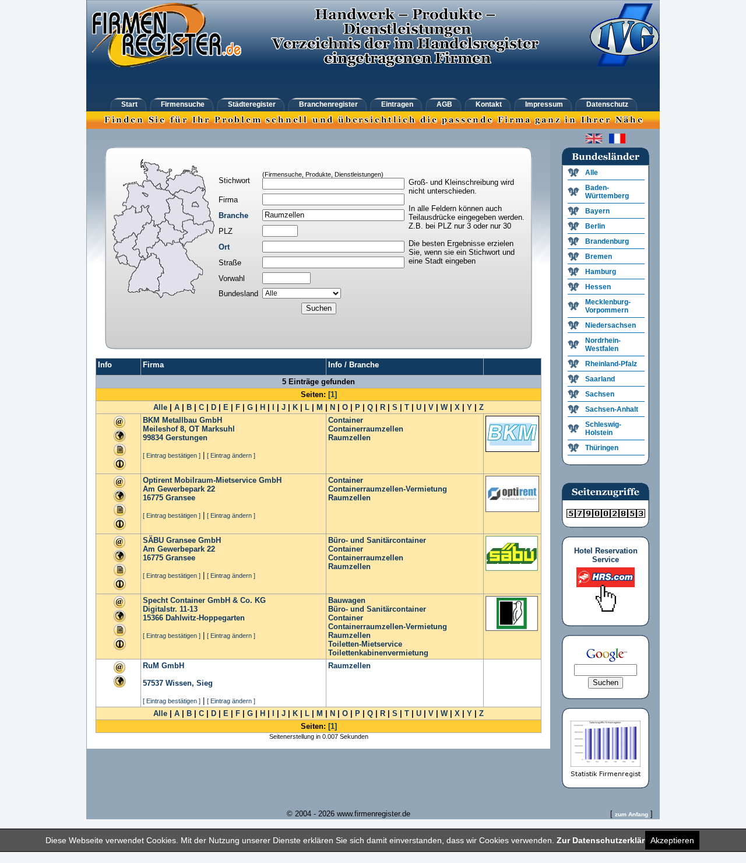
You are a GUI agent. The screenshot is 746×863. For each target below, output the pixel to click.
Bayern (597, 211)
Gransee (180, 497)
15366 (153, 617)
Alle (160, 407)
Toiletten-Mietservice (365, 644)
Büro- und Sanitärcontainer (377, 540)
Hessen (598, 287)
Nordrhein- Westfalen (603, 344)
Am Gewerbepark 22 (179, 489)
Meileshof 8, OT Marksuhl (189, 429)
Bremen (598, 256)
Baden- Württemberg (607, 192)
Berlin (595, 226)
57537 (153, 683)
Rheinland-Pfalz (611, 364)
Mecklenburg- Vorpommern (608, 306)
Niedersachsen (610, 325)
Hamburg (600, 272)
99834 (153, 437)
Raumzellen (349, 437)
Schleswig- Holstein (603, 428)
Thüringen (601, 448)
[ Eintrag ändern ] (231, 455)
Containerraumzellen (365, 429)
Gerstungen (186, 437)
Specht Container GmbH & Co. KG (204, 600)
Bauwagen (346, 600)
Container (345, 420)
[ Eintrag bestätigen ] (171, 455)
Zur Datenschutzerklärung (608, 840)
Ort (224, 247)
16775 (153, 497)
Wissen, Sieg (189, 683)
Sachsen (599, 394)
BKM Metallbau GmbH (182, 420)
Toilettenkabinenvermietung (378, 652)
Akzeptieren (672, 840)
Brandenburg (607, 241)
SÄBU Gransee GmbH (182, 540)
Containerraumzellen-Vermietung (387, 489)
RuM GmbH (163, 665)
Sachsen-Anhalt (611, 409)
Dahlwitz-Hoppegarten (205, 617)
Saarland (600, 379)
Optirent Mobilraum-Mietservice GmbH (212, 480)
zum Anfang (631, 814)
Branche (233, 215)
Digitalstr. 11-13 (170, 609)
